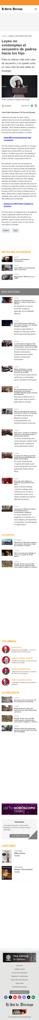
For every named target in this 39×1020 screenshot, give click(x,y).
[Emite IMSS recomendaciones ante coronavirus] (7, 268)
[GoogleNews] (24, 997)
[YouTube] (15, 997)
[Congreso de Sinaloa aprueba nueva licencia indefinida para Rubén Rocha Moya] (7, 463)
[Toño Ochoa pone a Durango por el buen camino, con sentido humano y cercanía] (7, 329)
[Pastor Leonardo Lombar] (6, 682)
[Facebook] (5, 997)
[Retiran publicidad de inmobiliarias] (7, 259)
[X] (10, 997)
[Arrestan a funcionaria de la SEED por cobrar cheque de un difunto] (7, 307)
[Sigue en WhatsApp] (32, 105)
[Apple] (28, 997)
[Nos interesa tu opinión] (19, 957)
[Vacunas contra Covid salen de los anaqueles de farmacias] (7, 700)
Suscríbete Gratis (19, 836)
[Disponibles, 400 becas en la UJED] (7, 276)
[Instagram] (19, 997)
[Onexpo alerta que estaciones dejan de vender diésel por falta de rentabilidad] (7, 728)
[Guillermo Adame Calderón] (6, 660)
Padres (6, 230)
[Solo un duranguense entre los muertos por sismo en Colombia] (7, 417)
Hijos (15, 230)
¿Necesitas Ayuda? (19, 992)
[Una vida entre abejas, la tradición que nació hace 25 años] (7, 490)
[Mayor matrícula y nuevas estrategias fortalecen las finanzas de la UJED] (7, 375)
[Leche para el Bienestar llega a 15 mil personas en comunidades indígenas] (7, 517)
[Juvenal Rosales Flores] (6, 671)
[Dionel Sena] (6, 649)
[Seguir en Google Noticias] (35, 105)
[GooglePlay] (33, 997)
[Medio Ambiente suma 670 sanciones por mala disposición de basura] (7, 709)
